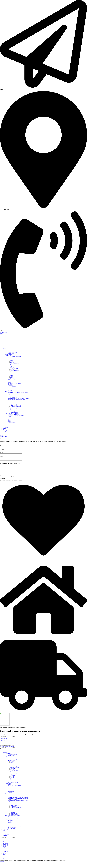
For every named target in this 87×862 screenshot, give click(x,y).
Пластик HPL (8, 355)
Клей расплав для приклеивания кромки (16, 399)
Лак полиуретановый (14, 411)
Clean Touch (12, 372)
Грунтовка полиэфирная (15, 406)
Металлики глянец (12, 422)
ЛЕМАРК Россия (11, 357)
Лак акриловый (13, 408)
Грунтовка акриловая (14, 402)
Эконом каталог (11, 389)
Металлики (12, 362)
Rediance (12, 359)
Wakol (11, 393)
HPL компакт (8, 351)
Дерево (11, 360)
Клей (6, 391)
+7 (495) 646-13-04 (4, 738)
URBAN (12, 375)
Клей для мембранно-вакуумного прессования (18, 394)
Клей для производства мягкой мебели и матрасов (18, 398)
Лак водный (12, 409)
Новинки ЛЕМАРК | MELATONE (15, 356)
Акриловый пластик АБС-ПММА (12, 413)
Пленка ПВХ (8, 381)
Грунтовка (10, 401)
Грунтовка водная (14, 404)
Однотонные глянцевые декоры (14, 423)
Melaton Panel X (8, 354)
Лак (8, 407)
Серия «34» (12, 366)
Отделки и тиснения (14, 364)
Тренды (9, 387)
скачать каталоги (3, 332)
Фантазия (12, 367)
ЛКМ (6, 400)
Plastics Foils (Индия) (12, 352)
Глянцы (9, 382)
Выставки (7, 431)
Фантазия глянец (11, 426)
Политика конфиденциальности (7, 746)
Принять (2, 861)
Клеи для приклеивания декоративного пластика (18, 392)
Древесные (10, 420)
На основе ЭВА (13, 397)
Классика (10, 384)
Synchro (12, 374)
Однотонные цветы (12, 424)
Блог (6, 430)
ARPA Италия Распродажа (13, 379)
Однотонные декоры (14, 363)
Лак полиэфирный (14, 412)
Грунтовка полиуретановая (16, 405)
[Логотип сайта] (5, 346)
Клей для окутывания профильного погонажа (18, 396)
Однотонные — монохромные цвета (16, 415)
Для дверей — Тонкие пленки (14, 383)
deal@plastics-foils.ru (4, 740)
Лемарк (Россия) (11, 353)
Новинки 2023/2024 (12, 386)
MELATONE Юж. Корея (13, 368)
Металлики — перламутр (13, 414)
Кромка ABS (8, 416)
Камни (11, 361)
